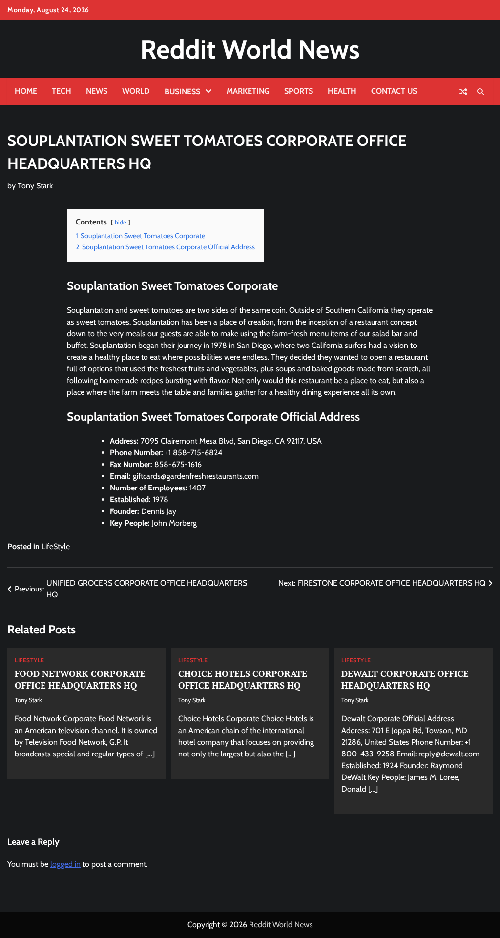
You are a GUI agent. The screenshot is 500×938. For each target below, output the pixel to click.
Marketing (248, 91)
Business (182, 91)
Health (342, 91)
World (136, 91)
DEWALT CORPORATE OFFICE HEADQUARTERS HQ (405, 679)
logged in (65, 864)
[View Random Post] (463, 91)
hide (120, 222)
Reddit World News (250, 49)
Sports (298, 91)
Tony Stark (35, 185)
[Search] (480, 91)
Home (26, 91)
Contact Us (394, 91)
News (96, 91)
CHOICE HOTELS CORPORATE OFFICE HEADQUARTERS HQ (242, 679)
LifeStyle (56, 546)
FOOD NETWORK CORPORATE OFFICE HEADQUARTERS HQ (80, 679)
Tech (61, 91)
